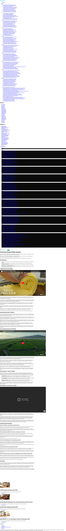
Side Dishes (3, 141)
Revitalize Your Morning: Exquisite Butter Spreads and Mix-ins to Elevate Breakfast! (13, 98)
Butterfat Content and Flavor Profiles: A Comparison (9, 176)
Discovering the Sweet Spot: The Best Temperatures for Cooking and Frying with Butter (14, 89)
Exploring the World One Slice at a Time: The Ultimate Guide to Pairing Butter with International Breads (16, 237)
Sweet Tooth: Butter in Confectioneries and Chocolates (10, 83)
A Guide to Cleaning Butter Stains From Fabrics (9, 87)
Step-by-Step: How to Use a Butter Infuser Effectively (9, 64)
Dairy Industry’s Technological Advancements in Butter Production (11, 57)
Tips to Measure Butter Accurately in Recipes (8, 100)
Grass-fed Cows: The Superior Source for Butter (9, 169)
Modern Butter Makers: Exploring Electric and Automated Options (11, 72)
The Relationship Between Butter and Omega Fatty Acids (10, 18)
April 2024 (3, 122)
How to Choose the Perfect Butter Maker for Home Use (10, 71)
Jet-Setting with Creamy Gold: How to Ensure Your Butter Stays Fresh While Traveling (13, 92)
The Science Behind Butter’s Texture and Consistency (9, 22)
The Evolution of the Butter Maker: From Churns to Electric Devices (11, 70)
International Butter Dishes (5, 134)
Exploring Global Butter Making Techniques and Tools (9, 77)
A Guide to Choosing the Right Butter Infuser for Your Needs (10, 63)
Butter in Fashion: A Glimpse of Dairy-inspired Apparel (9, 43)
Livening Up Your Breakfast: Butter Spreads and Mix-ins (10, 93)
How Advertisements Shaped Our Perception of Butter (10, 51)
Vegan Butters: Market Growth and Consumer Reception (10, 205)
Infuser (2, 61)
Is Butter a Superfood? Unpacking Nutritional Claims (9, 15)
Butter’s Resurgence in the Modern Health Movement (9, 198)
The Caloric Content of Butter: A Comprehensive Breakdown (10, 16)
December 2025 (4, 110)
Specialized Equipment (5, 143)
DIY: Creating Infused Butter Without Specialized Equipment (10, 68)
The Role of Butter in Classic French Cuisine (8, 82)
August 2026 (3, 104)
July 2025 (3, 114)
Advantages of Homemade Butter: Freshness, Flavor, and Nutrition (11, 75)
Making (2, 166)
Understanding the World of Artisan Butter (8, 29)
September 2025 (4, 112)
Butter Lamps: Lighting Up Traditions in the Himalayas (9, 38)
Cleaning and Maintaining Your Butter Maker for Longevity (10, 221)
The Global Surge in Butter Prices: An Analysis (8, 53)
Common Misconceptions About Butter (8, 6)
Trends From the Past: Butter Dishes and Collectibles (9, 50)
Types (2, 27)
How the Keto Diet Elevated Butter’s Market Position (9, 54)
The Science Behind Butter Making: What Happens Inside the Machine (12, 73)
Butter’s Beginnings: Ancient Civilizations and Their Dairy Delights (11, 45)
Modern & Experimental (5, 135)
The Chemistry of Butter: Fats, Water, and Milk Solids (9, 11)
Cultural (2, 182)
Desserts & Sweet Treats (5, 131)
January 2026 (4, 109)
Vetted (2, 3)
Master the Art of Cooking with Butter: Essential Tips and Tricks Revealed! (12, 240)
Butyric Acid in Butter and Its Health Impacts (8, 163)
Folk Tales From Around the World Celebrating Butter (9, 40)
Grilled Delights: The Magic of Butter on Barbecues (9, 85)
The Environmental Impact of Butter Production (9, 24)
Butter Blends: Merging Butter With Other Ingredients (9, 31)
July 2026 (3, 105)
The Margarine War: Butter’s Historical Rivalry (8, 46)
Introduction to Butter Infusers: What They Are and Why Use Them (11, 208)
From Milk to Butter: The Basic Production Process (9, 8)
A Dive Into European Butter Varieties (7, 28)
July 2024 (3, 120)
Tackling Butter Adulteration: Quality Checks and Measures (10, 58)
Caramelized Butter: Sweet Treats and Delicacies (9, 80)
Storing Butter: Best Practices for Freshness (8, 9)
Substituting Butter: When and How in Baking (8, 99)
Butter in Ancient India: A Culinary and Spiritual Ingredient (10, 195)
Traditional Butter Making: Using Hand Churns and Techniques (11, 218)
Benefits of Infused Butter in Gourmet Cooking (9, 211)
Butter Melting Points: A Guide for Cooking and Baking (10, 153)
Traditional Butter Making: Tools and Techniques (9, 21)
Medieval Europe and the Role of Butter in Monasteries (10, 192)
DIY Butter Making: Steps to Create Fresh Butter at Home (10, 74)
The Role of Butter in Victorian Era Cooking (8, 48)
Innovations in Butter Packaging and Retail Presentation (10, 55)
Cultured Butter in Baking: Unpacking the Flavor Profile (10, 84)
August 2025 (3, 113)
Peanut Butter (3, 136)
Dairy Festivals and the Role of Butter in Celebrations (9, 39)
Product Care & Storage (5, 137)
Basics (2, 150)
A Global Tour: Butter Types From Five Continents (9, 32)
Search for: (1, 249)
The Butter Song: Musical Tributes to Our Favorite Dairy (10, 189)
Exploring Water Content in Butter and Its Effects (9, 26)
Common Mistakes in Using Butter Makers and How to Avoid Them (11, 76)
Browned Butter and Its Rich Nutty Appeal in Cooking (9, 227)
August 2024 (3, 119)
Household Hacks (4, 133)
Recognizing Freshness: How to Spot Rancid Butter (9, 156)
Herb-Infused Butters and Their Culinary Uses (8, 179)
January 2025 (4, 117)
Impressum (3, 527)
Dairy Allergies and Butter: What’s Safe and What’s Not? (10, 19)
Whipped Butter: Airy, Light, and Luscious (8, 30)
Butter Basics (3, 128)
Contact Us (4, 2)
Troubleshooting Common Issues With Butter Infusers (9, 67)
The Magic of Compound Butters (7, 34)
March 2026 (3, 108)
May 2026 (3, 106)
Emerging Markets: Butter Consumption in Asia (9, 56)
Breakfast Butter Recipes (5, 127)
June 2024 (3, 121)
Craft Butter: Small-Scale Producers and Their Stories (9, 25)
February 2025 (4, 116)
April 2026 (3, 107)
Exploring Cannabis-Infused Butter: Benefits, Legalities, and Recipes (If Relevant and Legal (14, 66)
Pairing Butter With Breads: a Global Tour (8, 96)
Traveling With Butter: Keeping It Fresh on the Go (9, 247)
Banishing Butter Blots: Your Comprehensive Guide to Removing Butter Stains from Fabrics (14, 234)
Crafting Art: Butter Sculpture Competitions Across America (10, 41)
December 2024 (4, 118)
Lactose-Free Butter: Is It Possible (7, 17)
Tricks (2, 86)
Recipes (3, 224)
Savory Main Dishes (4, 139)
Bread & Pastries (4, 126)
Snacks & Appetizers (4, 142)
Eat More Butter (2, 0)
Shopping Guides (4, 140)
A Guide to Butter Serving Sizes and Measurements (9, 5)
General (3, 132)
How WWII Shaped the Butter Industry (8, 47)
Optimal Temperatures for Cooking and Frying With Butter (10, 95)
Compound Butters (4, 130)
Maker (2, 69)
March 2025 (3, 115)
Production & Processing (5, 138)
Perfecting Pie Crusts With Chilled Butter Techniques (9, 79)
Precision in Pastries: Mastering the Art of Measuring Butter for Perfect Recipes (13, 97)
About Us (3, 1)
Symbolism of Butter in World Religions (8, 37)
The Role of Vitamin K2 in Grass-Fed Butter (8, 13)
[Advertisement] (30, 476)
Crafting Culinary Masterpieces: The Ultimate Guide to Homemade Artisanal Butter (13, 88)
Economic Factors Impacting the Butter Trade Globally (10, 60)
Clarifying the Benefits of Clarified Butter (8, 14)
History (2, 44)
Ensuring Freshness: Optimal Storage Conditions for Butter (10, 90)
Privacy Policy (3, 526)
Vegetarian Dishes (4, 144)
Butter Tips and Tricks (5, 129)
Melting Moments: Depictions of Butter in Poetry (9, 42)
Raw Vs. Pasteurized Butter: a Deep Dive (8, 35)
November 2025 (4, 111)
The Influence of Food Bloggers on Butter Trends (9, 59)
